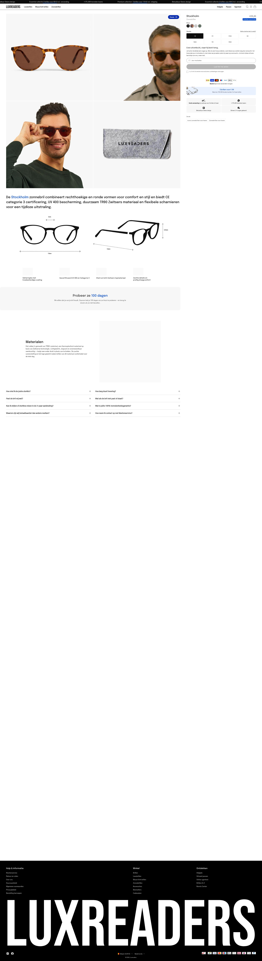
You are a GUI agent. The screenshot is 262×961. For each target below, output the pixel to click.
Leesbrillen (137, 876)
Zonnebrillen (137, 883)
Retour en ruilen (12, 876)
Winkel (136, 868)
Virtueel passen (202, 876)
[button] (247, 7)
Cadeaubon (137, 893)
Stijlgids (199, 873)
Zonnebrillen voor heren (217, 120)
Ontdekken (201, 868)
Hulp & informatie (15, 868)
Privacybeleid (11, 889)
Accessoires (137, 886)
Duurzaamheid (11, 883)
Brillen (135, 873)
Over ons (9, 879)
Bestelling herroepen (14, 893)
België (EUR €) (125, 954)
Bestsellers (137, 889)
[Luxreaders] (13, 6)
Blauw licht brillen (139, 879)
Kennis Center (201, 886)
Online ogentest (202, 879)
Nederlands (139, 954)
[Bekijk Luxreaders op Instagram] (7, 953)
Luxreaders (133, 957)
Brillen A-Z (200, 883)
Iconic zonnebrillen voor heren (197, 120)
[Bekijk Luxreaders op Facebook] (12, 953)
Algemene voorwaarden (15, 886)
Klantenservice (11, 873)
